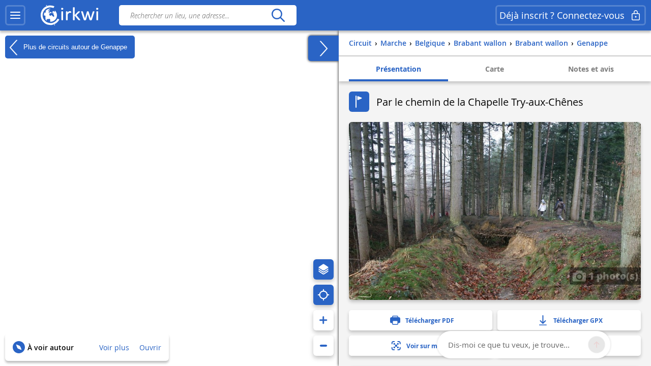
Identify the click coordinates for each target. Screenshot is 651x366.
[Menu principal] (15, 15)
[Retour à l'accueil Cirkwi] (70, 15)
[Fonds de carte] (323, 269)
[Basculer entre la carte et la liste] (323, 48)
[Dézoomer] (323, 346)
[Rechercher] (278, 15)
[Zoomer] (323, 320)
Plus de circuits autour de (74, 46)
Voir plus (114, 347)
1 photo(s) (612, 275)
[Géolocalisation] (323, 295)
